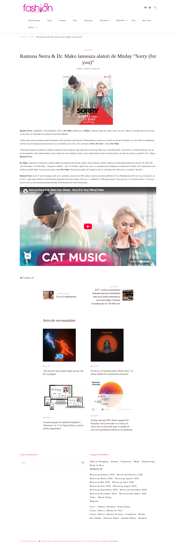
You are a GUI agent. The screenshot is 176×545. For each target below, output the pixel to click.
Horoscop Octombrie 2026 (133, 489)
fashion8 (79, 69)
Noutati (49, 20)
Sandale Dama (128, 517)
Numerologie (88, 20)
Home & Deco (104, 20)
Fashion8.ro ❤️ (35, 541)
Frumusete (62, 20)
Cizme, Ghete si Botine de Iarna (106, 514)
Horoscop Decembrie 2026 (133, 493)
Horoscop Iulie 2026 (100, 485)
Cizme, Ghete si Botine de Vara (106, 510)
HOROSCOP (120, 20)
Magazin (31, 27)
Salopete (142, 517)
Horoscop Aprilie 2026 (127, 478)
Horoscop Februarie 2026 (130, 474)
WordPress (98, 541)
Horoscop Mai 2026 (100, 482)
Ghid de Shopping (34, 20)
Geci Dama (95, 517)
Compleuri (130, 514)
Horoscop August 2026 (125, 485)
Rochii (142, 514)
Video (133, 20)
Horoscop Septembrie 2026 (104, 489)
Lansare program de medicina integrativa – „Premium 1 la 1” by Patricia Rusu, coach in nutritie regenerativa (63, 425)
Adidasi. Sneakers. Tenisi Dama (113, 506)
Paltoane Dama (111, 517)
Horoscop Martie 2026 (101, 478)
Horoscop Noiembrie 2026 (103, 493)
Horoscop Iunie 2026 (123, 482)
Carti (92, 506)
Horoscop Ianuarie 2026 (102, 474)
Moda (75, 20)
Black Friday (146, 20)
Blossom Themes (81, 541)
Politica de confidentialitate (110, 541)
